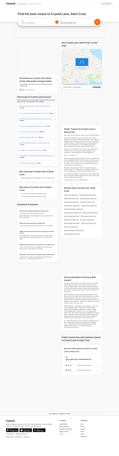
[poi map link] (82, 69)
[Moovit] (10, 4)
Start (22, 21)
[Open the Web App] (39, 430)
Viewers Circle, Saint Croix (72, 205)
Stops (82, 431)
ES (61, 434)
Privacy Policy (18, 436)
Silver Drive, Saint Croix (71, 195)
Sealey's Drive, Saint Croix (89, 205)
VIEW (52, 178)
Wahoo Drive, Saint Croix (71, 219)
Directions (84, 436)
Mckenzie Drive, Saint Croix (87, 195)
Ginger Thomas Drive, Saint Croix (74, 230)
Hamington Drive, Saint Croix (72, 212)
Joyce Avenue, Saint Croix (72, 234)
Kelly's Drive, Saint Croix (87, 202)
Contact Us (26, 436)
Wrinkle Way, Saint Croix (71, 198)
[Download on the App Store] (25, 430)
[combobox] (37, 23)
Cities (82, 434)
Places (83, 426)
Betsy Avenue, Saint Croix (72, 223)
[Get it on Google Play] (12, 430)
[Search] (97, 22)
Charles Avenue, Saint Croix (88, 198)
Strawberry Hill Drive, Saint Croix (73, 209)
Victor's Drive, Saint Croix (71, 216)
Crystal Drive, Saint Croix (71, 202)
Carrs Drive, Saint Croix (87, 219)
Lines (82, 424)
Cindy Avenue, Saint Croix (88, 216)
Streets (83, 429)
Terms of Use (9, 436)
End (61, 21)
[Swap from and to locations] (57, 22)
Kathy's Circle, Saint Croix (90, 212)
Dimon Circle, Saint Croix (88, 223)
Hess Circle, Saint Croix (71, 227)
